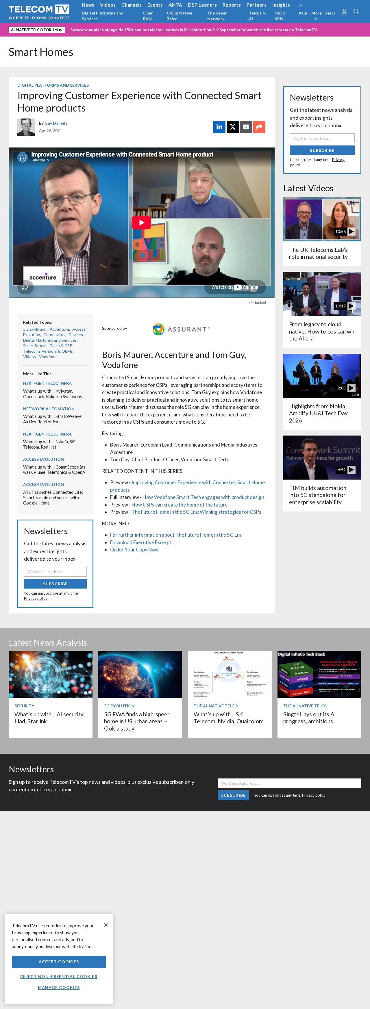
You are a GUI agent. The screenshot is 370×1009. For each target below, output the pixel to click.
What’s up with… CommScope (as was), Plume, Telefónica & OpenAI (55, 469)
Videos (108, 5)
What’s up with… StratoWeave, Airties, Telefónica (52, 419)
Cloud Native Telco (179, 15)
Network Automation (49, 408)
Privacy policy (35, 598)
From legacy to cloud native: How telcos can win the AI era (322, 331)
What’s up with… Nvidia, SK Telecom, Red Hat (49, 444)
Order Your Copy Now (134, 550)
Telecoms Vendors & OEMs (48, 351)
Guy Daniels (56, 123)
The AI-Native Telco (216, 705)
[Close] (105, 925)
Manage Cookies (59, 987)
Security (24, 705)
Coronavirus (54, 334)
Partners (257, 5)
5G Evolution (35, 329)
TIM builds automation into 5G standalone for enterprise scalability (317, 495)
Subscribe (55, 583)
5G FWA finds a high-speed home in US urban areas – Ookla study (137, 721)
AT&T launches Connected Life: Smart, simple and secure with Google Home (53, 497)
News (88, 5)
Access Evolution (43, 459)
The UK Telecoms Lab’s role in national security (318, 253)
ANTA (175, 5)
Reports (232, 5)
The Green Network (217, 15)
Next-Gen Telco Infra (47, 383)
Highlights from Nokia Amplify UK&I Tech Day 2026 (318, 413)
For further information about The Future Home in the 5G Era (176, 535)
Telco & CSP (61, 345)
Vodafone (48, 356)
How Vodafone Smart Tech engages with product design (203, 497)
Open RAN (148, 15)
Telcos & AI (257, 15)
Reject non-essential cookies (58, 976)
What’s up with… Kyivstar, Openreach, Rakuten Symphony (52, 393)
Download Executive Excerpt (140, 542)
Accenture (59, 329)
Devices (76, 334)
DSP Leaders (202, 5)
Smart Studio (35, 345)
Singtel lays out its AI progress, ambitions (309, 717)
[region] (59, 959)
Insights (281, 5)
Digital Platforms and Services (102, 15)
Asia (303, 12)
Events (155, 5)
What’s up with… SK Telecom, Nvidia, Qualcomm (229, 717)
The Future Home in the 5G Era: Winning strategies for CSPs (196, 512)
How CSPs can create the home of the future (179, 505)
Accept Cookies (59, 961)
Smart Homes (41, 51)
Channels (131, 5)
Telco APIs (279, 15)
